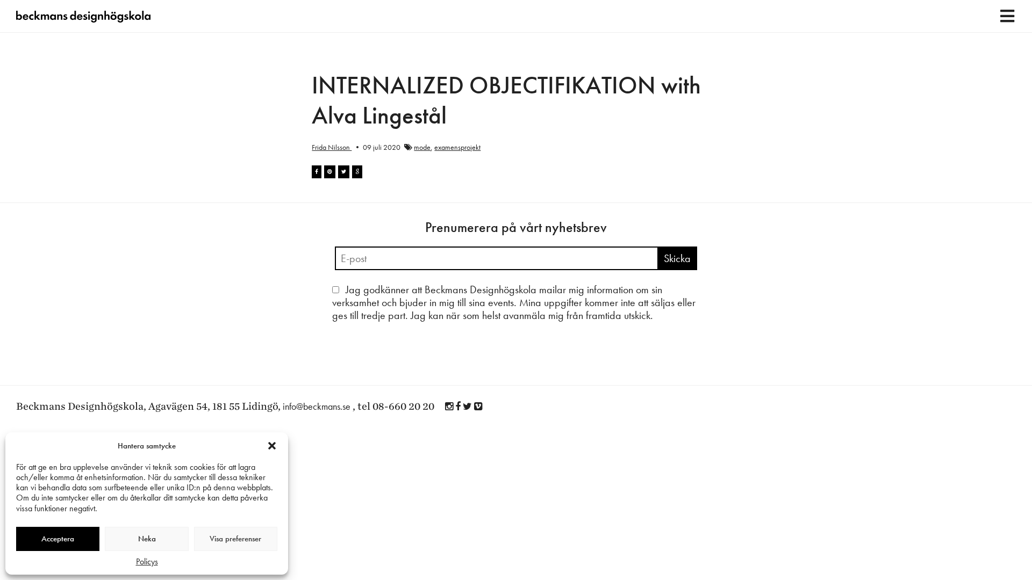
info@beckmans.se (316, 406)
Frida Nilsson (332, 147)
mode (422, 147)
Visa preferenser (235, 538)
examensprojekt (457, 147)
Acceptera (57, 538)
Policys (147, 561)
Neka (147, 538)
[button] (272, 445)
